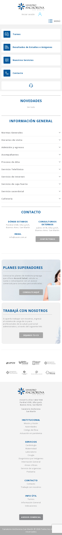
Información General (31, 502)
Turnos (31, 499)
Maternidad (31, 448)
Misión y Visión (31, 423)
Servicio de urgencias (31, 468)
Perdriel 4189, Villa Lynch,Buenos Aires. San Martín (18, 226)
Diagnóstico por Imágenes (31, 458)
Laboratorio (31, 452)
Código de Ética (31, 430)
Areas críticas (31, 465)
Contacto (31, 483)
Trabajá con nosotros (31, 487)
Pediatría (31, 471)
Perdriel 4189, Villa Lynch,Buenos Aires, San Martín (31, 403)
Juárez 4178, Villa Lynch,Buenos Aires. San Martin (47, 229)
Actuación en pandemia (31, 433)
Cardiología (31, 445)
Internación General (31, 461)
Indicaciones (31, 505)
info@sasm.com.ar (18, 237)
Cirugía (31, 455)
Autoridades (31, 426)
